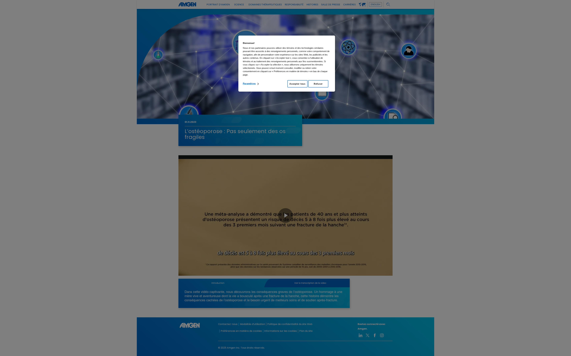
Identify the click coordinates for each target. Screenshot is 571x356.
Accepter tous (297, 84)
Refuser (318, 84)
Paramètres (249, 83)
